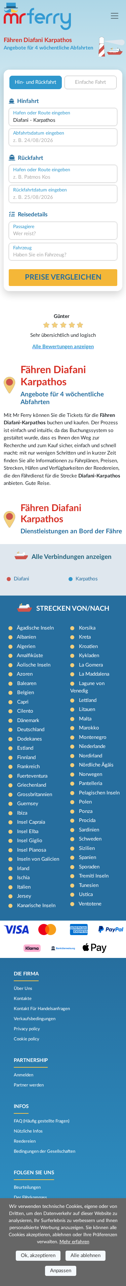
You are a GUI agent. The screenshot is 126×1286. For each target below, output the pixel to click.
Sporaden (89, 866)
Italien (24, 887)
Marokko (89, 727)
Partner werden (29, 1085)
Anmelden (23, 1075)
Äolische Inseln (33, 665)
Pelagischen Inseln (99, 792)
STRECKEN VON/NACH (72, 608)
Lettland (87, 700)
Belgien (25, 692)
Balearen (26, 683)
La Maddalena (94, 674)
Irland (23, 868)
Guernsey (27, 803)
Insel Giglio (29, 840)
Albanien (26, 637)
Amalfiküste (30, 655)
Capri (23, 702)
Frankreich (28, 766)
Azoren (25, 674)
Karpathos (87, 578)
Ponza (85, 811)
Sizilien (87, 848)
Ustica (86, 894)
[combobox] (63, 120)
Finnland (26, 757)
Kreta (85, 637)
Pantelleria (90, 783)
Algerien (26, 646)
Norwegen (90, 774)
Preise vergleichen (63, 277)
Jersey (24, 896)
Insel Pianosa (31, 850)
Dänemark (28, 720)
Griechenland (31, 785)
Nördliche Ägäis (96, 764)
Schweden (90, 839)
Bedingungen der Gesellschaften (44, 1151)
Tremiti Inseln (94, 876)
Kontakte (23, 998)
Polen (85, 802)
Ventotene (90, 903)
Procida (87, 820)
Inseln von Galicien (38, 859)
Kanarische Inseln (36, 905)
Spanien (87, 857)
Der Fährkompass (30, 1197)
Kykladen (89, 655)
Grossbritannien (34, 794)
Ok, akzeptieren (38, 1255)
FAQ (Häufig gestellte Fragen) (41, 1121)
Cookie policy (26, 1039)
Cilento (25, 711)
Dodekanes (29, 739)
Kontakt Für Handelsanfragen (42, 1008)
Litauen (87, 709)
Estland (25, 748)
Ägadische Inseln (35, 628)
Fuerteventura (32, 776)
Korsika (87, 628)
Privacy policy (27, 1029)
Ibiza (22, 813)
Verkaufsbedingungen (34, 1018)
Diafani (21, 578)
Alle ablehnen (85, 1255)
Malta (85, 718)
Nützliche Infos (28, 1131)
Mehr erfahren (74, 1242)
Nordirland (90, 755)
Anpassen (60, 1270)
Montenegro (93, 737)
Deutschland (30, 729)
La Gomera (91, 665)
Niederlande (92, 746)
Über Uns (23, 988)
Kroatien (88, 646)
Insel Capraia (31, 822)
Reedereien (25, 1141)
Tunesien (88, 885)
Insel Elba (27, 831)
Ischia (23, 877)
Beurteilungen (27, 1187)
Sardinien (89, 829)
